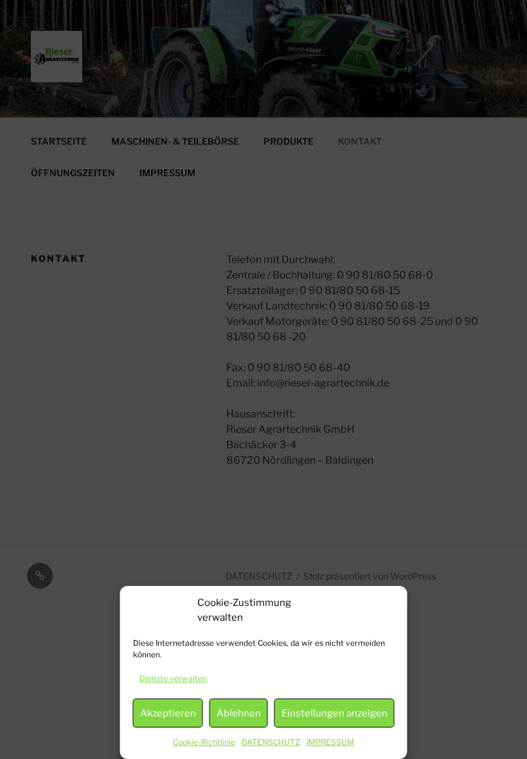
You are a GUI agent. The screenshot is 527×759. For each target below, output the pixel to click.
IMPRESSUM (330, 742)
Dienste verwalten (173, 678)
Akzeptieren (168, 713)
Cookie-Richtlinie (204, 742)
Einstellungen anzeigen (334, 713)
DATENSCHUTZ (271, 742)
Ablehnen (239, 713)
